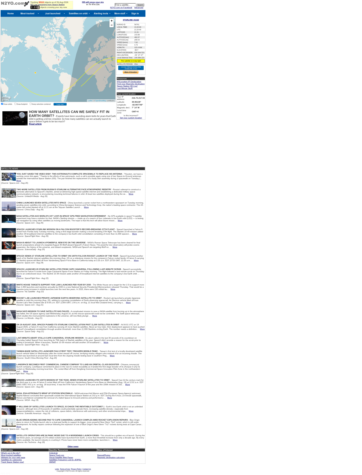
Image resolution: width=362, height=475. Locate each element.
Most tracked (27, 13)
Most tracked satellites (11, 455)
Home (10, 13)
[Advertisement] (73, 147)
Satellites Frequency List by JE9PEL (65, 460)
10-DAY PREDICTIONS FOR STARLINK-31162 (131, 68)
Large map (60, 104)
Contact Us (86, 469)
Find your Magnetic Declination (131, 84)
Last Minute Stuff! (125, 88)
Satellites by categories (11, 460)
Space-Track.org (56, 455)
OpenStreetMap (100, 100)
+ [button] (112, 20)
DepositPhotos (103, 455)
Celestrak (53, 453)
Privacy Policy (76, 469)
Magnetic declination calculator (111, 457)
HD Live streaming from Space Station (47, 4)
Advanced (138, 7)
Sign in (135, 13)
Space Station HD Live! (127, 86)
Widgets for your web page (13, 457)
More (18, 181)
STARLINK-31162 (131, 20)
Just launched (52, 13)
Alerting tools (101, 13)
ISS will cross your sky (93, 2)
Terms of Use (65, 469)
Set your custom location (131, 118)
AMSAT (52, 462)
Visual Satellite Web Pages (61, 457)
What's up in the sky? (10, 453)
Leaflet (90, 100)
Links (57, 469)
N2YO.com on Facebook (121, 7)
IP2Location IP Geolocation (129, 81)
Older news (73, 446)
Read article (35, 124)
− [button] (112, 25)
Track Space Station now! (12, 462)
